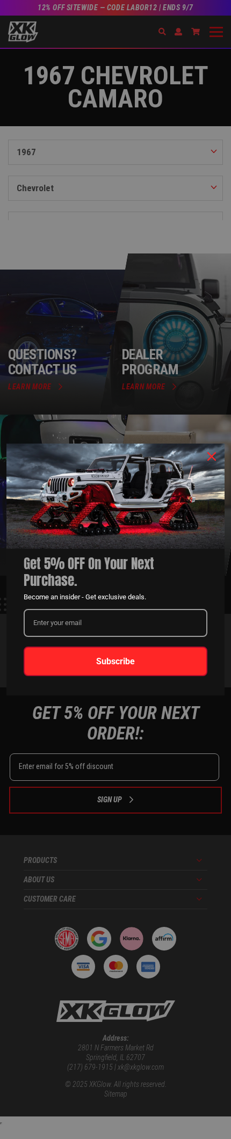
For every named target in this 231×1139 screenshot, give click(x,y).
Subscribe (115, 661)
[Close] (212, 456)
